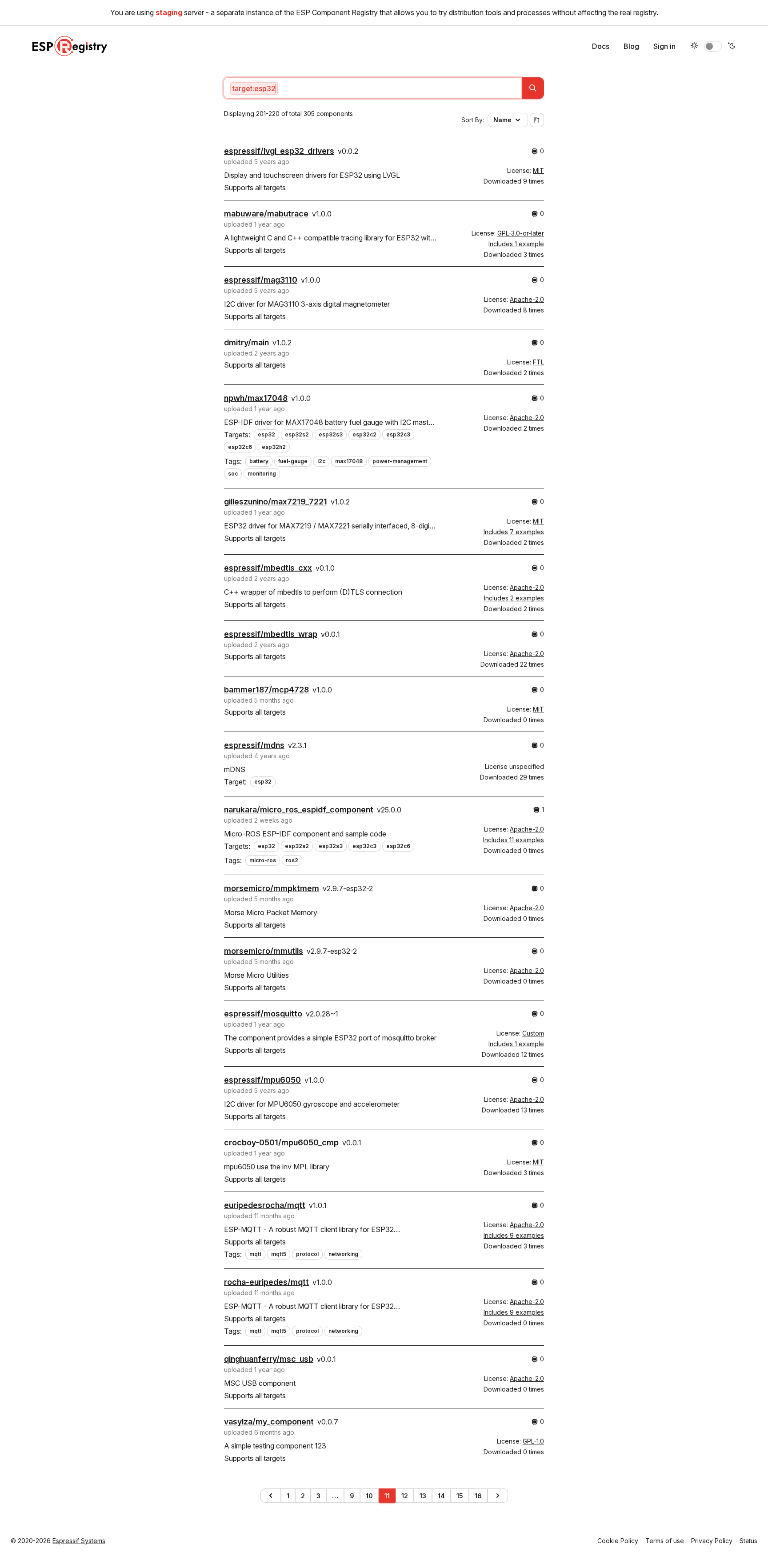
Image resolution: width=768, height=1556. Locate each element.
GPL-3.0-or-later (520, 233)
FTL (538, 362)
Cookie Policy (617, 1540)
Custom (533, 1033)
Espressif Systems (78, 1540)
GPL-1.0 (533, 1441)
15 (459, 1496)
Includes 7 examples (514, 532)
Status (748, 1540)
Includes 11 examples (513, 840)
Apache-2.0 (527, 299)
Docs (600, 46)
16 (478, 1496)
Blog (631, 46)
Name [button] (502, 120)
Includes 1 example (516, 244)
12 (404, 1496)
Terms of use (664, 1540)
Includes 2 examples (514, 598)
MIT (538, 170)
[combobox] (372, 88)
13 (423, 1496)
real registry (638, 12)
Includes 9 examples (514, 1235)
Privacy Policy (711, 1540)
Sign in (664, 46)
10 (369, 1496)
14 (441, 1496)
